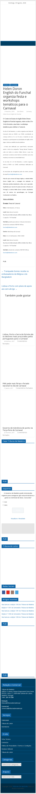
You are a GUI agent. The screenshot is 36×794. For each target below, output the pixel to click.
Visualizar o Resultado (18, 519)
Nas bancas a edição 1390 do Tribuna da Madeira (18, 617)
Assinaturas (5, 727)
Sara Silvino (20, 111)
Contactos (5, 742)
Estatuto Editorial (7, 749)
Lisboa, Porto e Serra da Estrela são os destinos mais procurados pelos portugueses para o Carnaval (18, 336)
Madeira (6, 85)
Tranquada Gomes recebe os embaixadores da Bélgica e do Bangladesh (15, 274)
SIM (5, 502)
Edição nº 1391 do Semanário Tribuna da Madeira (18, 608)
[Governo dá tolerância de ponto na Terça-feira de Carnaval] (18, 394)
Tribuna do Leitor (7, 723)
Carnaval (28, 111)
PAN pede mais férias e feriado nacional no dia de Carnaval (16, 384)
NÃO (5, 505)
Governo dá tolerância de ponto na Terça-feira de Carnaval (18, 429)
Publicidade (5, 720)
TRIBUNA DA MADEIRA (20, 786)
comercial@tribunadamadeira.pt (12, 708)
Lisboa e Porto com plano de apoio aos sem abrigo (17, 287)
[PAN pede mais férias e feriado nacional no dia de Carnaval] (18, 349)
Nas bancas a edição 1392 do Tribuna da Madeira (18, 604)
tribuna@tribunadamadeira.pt (11, 703)
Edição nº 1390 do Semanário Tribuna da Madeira (18, 614)
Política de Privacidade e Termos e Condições (16, 746)
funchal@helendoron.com (15, 174)
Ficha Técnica (6, 739)
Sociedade (14, 85)
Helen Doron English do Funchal (12, 114)
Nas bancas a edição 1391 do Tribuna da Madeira (18, 611)
